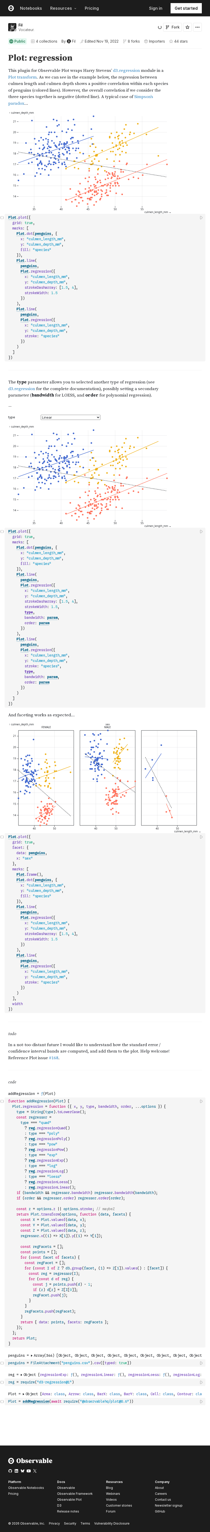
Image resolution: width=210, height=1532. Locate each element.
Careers (161, 1494)
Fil (20, 25)
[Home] (30, 1463)
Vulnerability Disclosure (112, 1523)
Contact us (163, 1499)
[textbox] (105, 287)
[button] (2, 51)
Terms (85, 1523)
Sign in (155, 8)
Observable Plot (69, 1499)
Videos (111, 1499)
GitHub (160, 1511)
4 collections (46, 41)
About (159, 1488)
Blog (109, 1488)
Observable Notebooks (26, 1488)
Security (70, 1523)
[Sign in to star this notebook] (187, 27)
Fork (176, 27)
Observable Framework (75, 1494)
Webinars (113, 1494)
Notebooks (31, 8)
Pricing (92, 8)
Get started (186, 8)
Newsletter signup (169, 1505)
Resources (61, 8)
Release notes (68, 1511)
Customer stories (119, 1505)
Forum (111, 1511)
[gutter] (2, 80)
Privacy (54, 1523)
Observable (66, 1488)
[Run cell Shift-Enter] (201, 217)
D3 (59, 1505)
